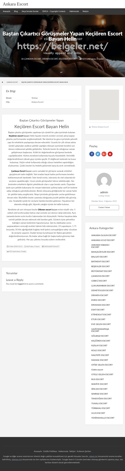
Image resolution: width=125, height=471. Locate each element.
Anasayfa (6, 11)
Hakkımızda (74, 11)
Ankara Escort (15, 4)
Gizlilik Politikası (50, 451)
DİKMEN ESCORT (50, 59)
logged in (22, 284)
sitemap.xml (17, 460)
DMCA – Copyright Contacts (53, 11)
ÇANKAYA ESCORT (32, 59)
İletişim (86, 11)
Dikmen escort (44, 210)
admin (104, 192)
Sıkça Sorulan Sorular (30, 11)
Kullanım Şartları (84, 451)
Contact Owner (104, 207)
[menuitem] (6, 11)
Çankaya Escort (18, 171)
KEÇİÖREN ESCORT (67, 59)
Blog (16, 11)
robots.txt (93, 456)
